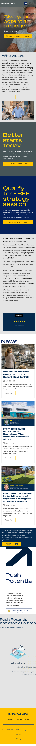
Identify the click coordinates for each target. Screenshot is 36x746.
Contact (18, 734)
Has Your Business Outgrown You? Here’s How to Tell (16, 374)
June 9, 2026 (10, 505)
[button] (25, 3)
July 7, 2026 (10, 443)
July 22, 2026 (10, 381)
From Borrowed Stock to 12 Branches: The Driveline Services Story (16, 434)
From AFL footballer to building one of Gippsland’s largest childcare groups (17, 497)
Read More (9, 393)
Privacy (18, 739)
